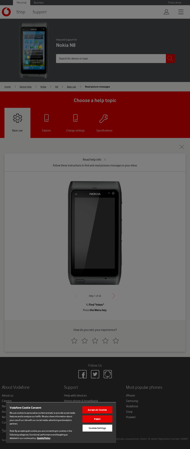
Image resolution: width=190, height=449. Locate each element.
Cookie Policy (43, 438)
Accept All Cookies (97, 409)
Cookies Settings (97, 428)
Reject (97, 419)
